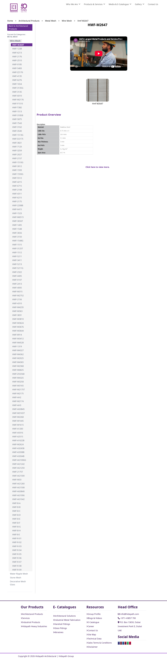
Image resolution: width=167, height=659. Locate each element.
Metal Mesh (50, 20)
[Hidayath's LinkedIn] (123, 643)
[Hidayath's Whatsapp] (128, 643)
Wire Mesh (67, 20)
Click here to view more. (98, 167)
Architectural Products (29, 20)
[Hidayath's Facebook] (119, 643)
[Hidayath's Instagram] (121, 643)
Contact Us (153, 4)
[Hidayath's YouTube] (125, 643)
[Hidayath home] (18, 8)
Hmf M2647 (82, 20)
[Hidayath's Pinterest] (130, 643)
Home (10, 20)
